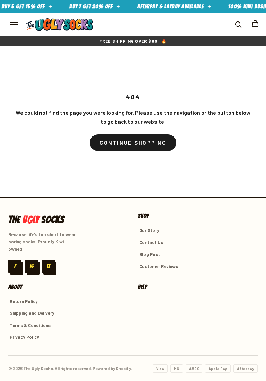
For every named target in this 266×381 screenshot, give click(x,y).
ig (32, 266)
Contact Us (151, 242)
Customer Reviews (158, 266)
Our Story (149, 230)
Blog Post (149, 254)
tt (48, 266)
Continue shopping (133, 143)
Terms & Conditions (30, 325)
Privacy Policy (24, 337)
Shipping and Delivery (32, 313)
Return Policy (24, 301)
